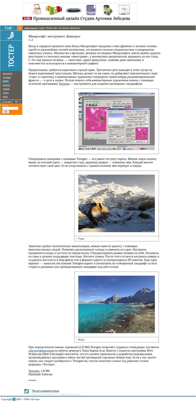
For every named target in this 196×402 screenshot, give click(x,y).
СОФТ (6, 81)
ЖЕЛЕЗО (6, 85)
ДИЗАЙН (6, 89)
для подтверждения (41, 350)
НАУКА (6, 93)
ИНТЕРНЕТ (7, 74)
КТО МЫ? (7, 102)
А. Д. (31, 39)
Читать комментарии (45, 390)
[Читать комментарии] (26, 392)
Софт (42, 28)
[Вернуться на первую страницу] (19, 29)
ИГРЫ (5, 97)
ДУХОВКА (7, 78)
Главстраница (31, 28)
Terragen (64, 83)
